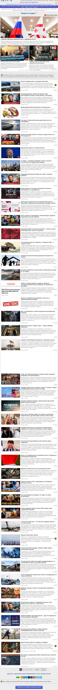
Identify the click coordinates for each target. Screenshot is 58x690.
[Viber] (34, 677)
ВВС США (10, 681)
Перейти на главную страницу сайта (29, 687)
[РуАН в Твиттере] (7, 0)
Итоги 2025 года (32, 9)
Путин (37, 5)
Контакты (56, 0)
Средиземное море (41, 681)
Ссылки (35, 0)
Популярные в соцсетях (39, 10)
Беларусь (5, 75)
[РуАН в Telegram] (11, 0)
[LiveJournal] (31, 677)
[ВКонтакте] (24, 677)
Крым (47, 5)
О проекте (51, 0)
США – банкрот (49, 76)
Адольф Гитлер (29, 76)
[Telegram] (38, 677)
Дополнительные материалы (27, 0)
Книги (47, 0)
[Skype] (41, 677)
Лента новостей (26, 5)
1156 (36, 669)
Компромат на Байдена (46, 75)
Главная (3, 5)
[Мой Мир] (26, 677)
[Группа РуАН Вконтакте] (1, 0)
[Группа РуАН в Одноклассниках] (5, 0)
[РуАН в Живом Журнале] (9, 0)
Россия (32, 5)
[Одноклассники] (22, 677)
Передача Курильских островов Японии (27, 75)
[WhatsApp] (36, 677)
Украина (42, 5)
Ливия (49, 681)
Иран (14, 681)
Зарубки (39, 0)
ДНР (51, 5)
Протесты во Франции (7, 76)
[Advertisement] (29, 362)
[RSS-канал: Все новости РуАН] (56, 3)
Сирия (26, 7)
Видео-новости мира (51, 15)
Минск (4, 681)
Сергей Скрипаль (19, 76)
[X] (29, 677)
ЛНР (54, 5)
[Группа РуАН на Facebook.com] (3, 0)
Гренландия (53, 9)
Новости (18, 5)
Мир (30, 7)
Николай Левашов (27, 10)
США (22, 7)
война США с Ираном (22, 9)
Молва (43, 0)
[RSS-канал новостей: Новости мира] (36, 13)
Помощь (35, 7)
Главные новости (11, 5)
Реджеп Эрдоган (30, 681)
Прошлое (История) (17, 10)
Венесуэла (12, 75)
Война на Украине (11, 9)
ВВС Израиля (21, 681)
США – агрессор (39, 76)
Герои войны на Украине (43, 9)
